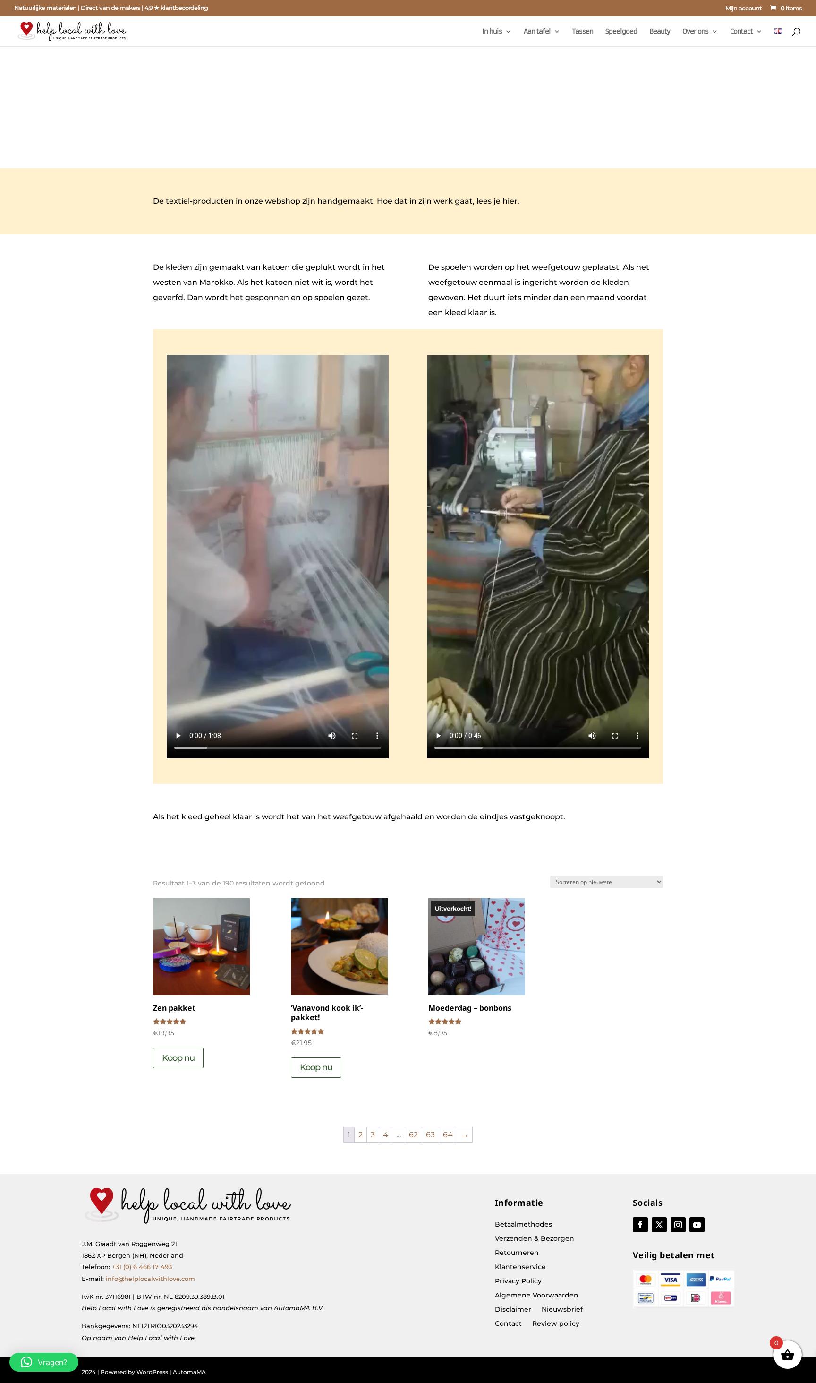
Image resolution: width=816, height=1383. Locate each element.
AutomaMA (189, 1371)
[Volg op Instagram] (678, 1224)
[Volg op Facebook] (640, 1224)
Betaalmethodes (523, 1224)
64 (448, 1134)
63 (430, 1134)
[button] (43, 1362)
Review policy (555, 1324)
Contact (741, 31)
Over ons (695, 31)
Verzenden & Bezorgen (534, 1239)
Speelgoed (621, 31)
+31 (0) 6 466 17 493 (142, 1267)
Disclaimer (513, 1310)
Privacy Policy (518, 1281)
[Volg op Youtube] (697, 1224)
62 (413, 1134)
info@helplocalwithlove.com (150, 1278)
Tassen (582, 31)
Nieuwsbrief (562, 1310)
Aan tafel (537, 31)
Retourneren (517, 1253)
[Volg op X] (659, 1224)
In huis (492, 31)
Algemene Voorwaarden (536, 1295)
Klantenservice (520, 1267)
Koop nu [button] (178, 1058)
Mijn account (743, 8)
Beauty (659, 31)
